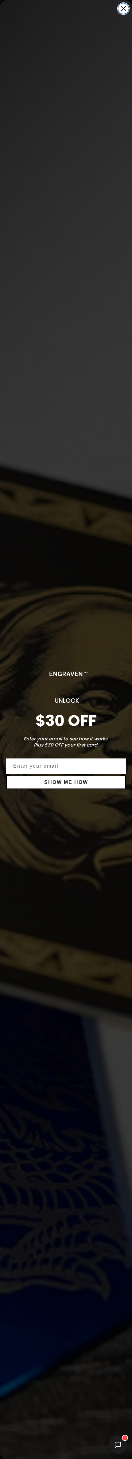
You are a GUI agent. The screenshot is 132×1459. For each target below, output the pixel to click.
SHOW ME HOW (66, 782)
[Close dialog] (123, 8)
